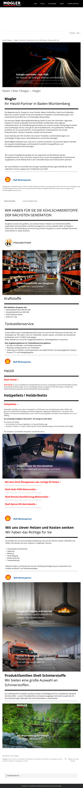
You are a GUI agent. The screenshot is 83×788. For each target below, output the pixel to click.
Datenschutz (49, 786)
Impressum (54, 786)
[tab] (9, 201)
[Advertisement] (41, 19)
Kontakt (59, 786)
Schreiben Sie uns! (13, 775)
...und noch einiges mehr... (30, 201)
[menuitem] (35, 3)
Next (78, 33)
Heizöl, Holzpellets (9, 201)
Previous (72, 33)
